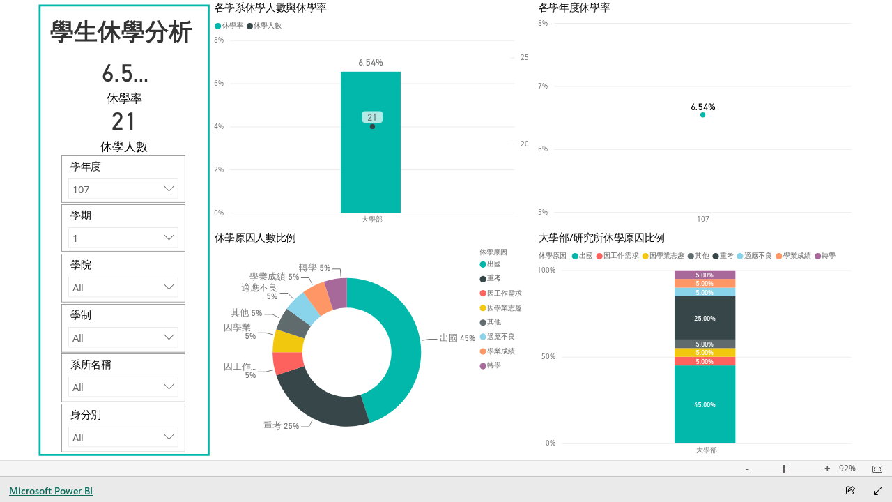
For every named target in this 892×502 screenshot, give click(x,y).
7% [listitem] (543, 86)
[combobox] (123, 188)
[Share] (850, 491)
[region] (445, 230)
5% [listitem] (543, 212)
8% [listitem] (219, 40)
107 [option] (703, 219)
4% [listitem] (219, 126)
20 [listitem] (525, 143)
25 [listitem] (525, 57)
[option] (371, 141)
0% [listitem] (219, 212)
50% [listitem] (549, 356)
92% (847, 468)
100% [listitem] (547, 270)
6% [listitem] (219, 83)
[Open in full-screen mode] (878, 491)
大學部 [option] (372, 219)
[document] (125, 30)
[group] (371, 115)
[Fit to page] (873, 469)
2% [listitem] (219, 169)
